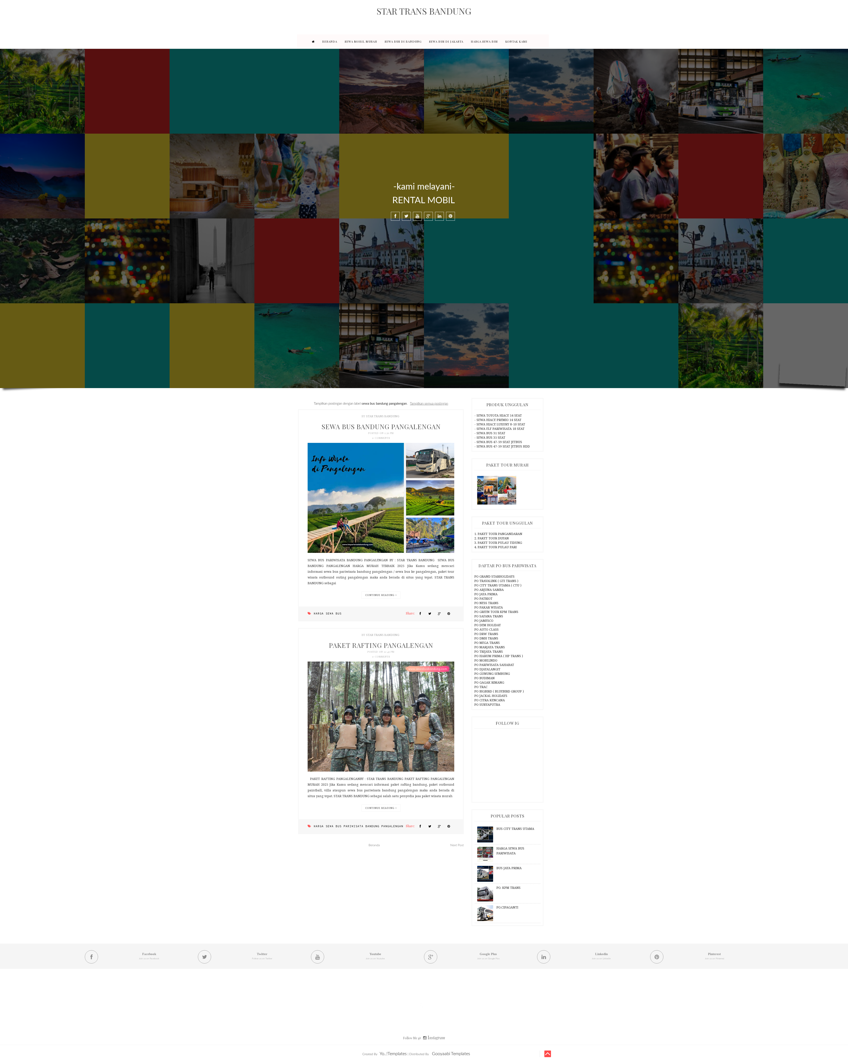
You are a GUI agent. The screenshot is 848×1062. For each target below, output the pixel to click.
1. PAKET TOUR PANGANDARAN (498, 534)
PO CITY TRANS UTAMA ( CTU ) (497, 585)
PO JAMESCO (483, 620)
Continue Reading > (381, 595)
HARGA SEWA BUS (484, 41)
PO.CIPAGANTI (507, 907)
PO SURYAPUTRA (487, 704)
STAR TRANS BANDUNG (382, 416)
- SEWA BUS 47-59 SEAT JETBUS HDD (502, 446)
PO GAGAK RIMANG (489, 682)
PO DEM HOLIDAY (487, 625)
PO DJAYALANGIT (487, 669)
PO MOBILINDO (485, 660)
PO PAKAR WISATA (488, 607)
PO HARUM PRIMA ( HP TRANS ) (498, 656)
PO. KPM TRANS (508, 888)
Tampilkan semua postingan (429, 403)
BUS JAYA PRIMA (509, 868)
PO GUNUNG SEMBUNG (492, 673)
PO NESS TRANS (486, 603)
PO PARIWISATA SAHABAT (494, 665)
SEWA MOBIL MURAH (361, 41)
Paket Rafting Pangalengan (381, 645)
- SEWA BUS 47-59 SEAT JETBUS (498, 442)
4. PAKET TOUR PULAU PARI (495, 547)
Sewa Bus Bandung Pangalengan (381, 426)
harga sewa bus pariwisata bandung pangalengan (358, 826)
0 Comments (381, 438)
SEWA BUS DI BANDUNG (403, 41)
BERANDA (329, 41)
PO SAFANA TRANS (488, 616)
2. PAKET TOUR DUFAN (491, 538)
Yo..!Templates (393, 1054)
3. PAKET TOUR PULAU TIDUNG (498, 542)
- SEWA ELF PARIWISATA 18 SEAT (499, 429)
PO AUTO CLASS (486, 629)
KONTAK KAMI (516, 41)
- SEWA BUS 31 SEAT (489, 433)
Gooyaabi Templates (451, 1054)
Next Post (457, 845)
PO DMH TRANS (486, 638)
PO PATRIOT (483, 598)
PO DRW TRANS (486, 634)
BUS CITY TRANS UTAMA (515, 829)
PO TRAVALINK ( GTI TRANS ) (496, 581)
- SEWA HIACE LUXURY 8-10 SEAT (499, 424)
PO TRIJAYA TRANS (488, 651)
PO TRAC (481, 687)
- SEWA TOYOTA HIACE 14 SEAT (498, 415)
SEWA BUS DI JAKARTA (446, 41)
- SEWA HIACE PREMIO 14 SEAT (497, 420)
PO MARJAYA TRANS (489, 647)
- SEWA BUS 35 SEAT (489, 437)
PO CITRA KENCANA (489, 700)
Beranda (374, 845)
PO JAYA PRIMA (486, 594)
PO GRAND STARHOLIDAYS (494, 576)
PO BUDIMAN (484, 678)
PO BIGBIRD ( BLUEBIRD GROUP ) (499, 691)
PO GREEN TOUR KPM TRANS (496, 612)
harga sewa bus (328, 613)
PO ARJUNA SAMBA (489, 590)
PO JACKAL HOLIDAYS (490, 696)
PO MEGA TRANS (487, 643)
